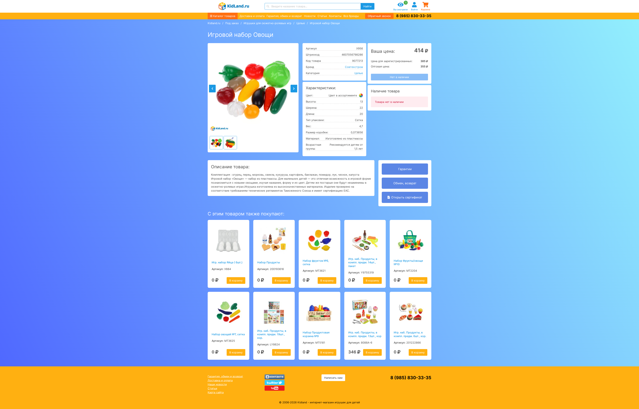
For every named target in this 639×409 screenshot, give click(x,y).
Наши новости (217, 384)
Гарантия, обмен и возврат (284, 16)
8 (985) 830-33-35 (413, 16)
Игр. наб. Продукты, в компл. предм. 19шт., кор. (271, 334)
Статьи (322, 16)
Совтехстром (354, 67)
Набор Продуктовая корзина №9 (316, 334)
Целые (300, 23)
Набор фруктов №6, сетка (316, 262)
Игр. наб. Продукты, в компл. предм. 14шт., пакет (362, 262)
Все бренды (351, 16)
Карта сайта (216, 392)
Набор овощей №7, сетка (228, 334)
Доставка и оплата (252, 16)
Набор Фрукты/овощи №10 (408, 262)
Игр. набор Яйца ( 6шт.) (227, 262)
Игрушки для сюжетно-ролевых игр (267, 23)
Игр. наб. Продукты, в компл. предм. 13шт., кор (364, 334)
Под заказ (232, 23)
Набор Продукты (268, 262)
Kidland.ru (214, 23)
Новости (310, 16)
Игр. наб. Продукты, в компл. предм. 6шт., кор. (410, 334)
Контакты (335, 16)
